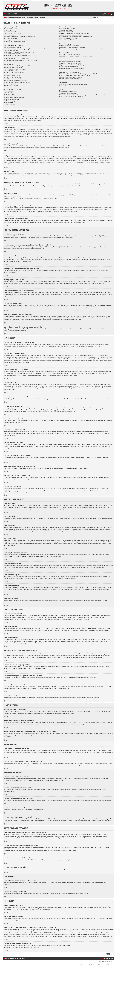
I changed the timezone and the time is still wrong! (19, 52)
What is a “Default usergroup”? (68, 38)
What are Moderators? (66, 30)
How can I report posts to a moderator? (15, 80)
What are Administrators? (67, 28)
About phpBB (33, 909)
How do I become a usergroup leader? (70, 35)
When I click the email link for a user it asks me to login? (20, 60)
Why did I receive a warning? (12, 79)
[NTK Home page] (17, 7)
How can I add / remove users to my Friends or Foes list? (76, 56)
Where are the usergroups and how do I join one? (74, 33)
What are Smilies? (9, 94)
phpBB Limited (57, 907)
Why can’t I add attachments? (13, 77)
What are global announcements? (14, 97)
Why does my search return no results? (71, 63)
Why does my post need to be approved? (16, 84)
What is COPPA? (8, 30)
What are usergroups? (66, 32)
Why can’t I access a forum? (12, 75)
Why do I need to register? (11, 28)
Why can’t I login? (9, 35)
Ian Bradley (110, 961)
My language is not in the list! (12, 54)
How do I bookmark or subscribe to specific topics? (74, 75)
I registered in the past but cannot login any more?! (19, 36)
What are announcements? (12, 99)
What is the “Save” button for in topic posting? (17, 82)
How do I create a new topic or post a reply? (17, 66)
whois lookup (28, 931)
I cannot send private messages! (69, 45)
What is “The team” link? (66, 40)
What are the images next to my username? (17, 55)
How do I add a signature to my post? (15, 69)
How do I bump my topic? (11, 85)
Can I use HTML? (8, 92)
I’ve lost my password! (10, 38)
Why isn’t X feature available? (68, 93)
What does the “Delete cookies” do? (14, 41)
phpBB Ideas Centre (90, 918)
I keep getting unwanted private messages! (72, 47)
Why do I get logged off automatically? (15, 40)
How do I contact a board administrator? (71, 96)
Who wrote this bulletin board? (68, 91)
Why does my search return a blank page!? (72, 65)
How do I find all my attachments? (69, 86)
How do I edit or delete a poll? (12, 74)
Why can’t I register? (10, 32)
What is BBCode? (9, 91)
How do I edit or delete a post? (13, 67)
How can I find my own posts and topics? (72, 68)
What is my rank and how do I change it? (16, 58)
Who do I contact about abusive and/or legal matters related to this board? (82, 95)
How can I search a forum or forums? (70, 61)
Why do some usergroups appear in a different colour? (75, 36)
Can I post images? (10, 96)
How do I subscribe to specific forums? (71, 77)
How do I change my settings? (13, 47)
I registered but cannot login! (12, 33)
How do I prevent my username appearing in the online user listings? (24, 49)
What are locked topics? (11, 102)
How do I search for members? (68, 66)
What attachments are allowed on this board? (73, 84)
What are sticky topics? (11, 101)
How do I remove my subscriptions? (70, 79)
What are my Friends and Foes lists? (70, 54)
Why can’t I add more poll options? (14, 72)
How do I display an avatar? (12, 57)
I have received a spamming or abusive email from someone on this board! (82, 49)
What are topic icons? (10, 104)
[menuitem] (15, 14)
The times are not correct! (11, 50)
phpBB (94, 283)
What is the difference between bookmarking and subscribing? (78, 74)
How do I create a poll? (10, 71)
